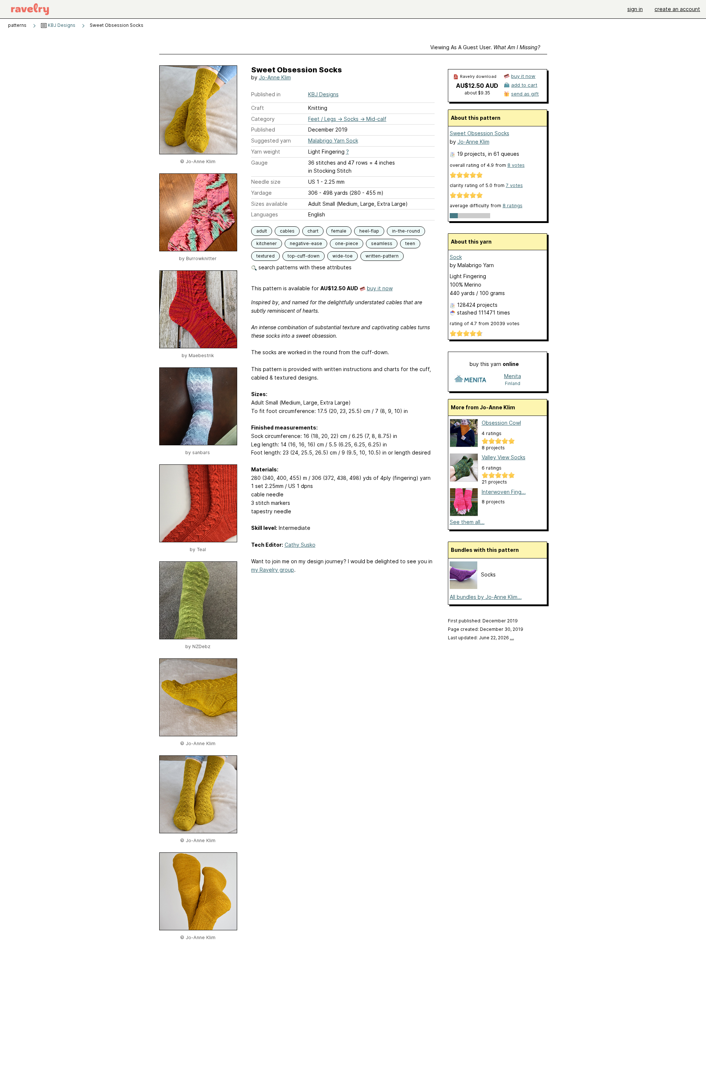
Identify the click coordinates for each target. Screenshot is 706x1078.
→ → (347, 119)
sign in (635, 9)
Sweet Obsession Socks (479, 133)
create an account (677, 9)
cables (287, 231)
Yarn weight (265, 151)
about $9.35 (477, 93)
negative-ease (306, 243)
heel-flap (369, 231)
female (338, 231)
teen (410, 243)
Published (263, 129)
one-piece (346, 243)
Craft (257, 108)
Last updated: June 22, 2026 (481, 637)
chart (312, 231)
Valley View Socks (503, 457)
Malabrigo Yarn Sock (333, 140)
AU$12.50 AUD (477, 85)
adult (261, 231)
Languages (264, 214)
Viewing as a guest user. (485, 47)
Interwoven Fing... (504, 492)
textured (265, 256)
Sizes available (269, 204)
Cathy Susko (300, 545)
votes (516, 165)
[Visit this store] (470, 379)
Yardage (261, 193)
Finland (512, 383)
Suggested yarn (271, 140)
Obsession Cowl (501, 423)
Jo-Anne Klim (275, 77)
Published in (266, 94)
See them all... (467, 522)
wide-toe (342, 256)
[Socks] (463, 587)
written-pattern (382, 256)
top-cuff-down (304, 256)
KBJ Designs (61, 25)
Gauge (259, 162)
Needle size (266, 182)
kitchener (266, 243)
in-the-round (406, 231)
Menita (512, 376)
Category (263, 119)
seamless (381, 243)
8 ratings (513, 205)
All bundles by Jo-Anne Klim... (486, 597)
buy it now (380, 288)
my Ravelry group (272, 570)
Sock (456, 257)
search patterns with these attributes (304, 267)
